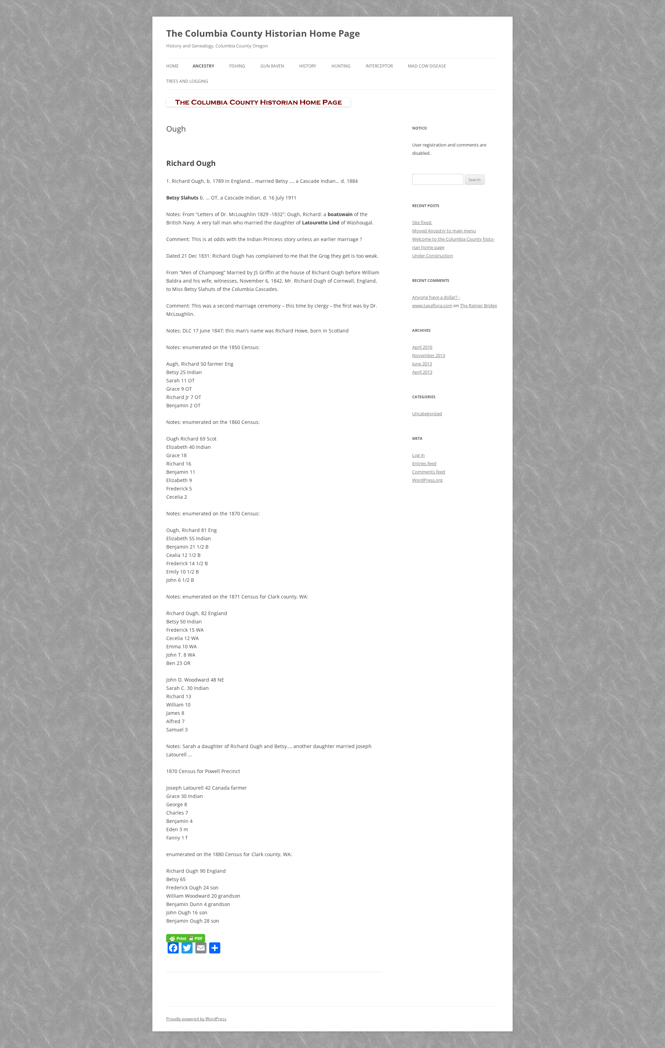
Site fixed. (422, 222)
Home (172, 66)
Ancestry (203, 66)
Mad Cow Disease (427, 66)
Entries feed (424, 463)
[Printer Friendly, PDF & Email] (185, 937)
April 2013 (422, 372)
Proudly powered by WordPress (196, 1019)
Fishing (237, 66)
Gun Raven (272, 66)
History (307, 66)
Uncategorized (427, 413)
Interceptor (379, 66)
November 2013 (428, 355)
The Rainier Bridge (478, 305)
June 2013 (422, 364)
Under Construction (432, 255)
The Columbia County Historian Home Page (263, 33)
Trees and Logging (187, 81)
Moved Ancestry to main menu (444, 231)
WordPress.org (427, 480)
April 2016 (422, 347)
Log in (418, 455)
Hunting (341, 66)
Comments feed (428, 472)
